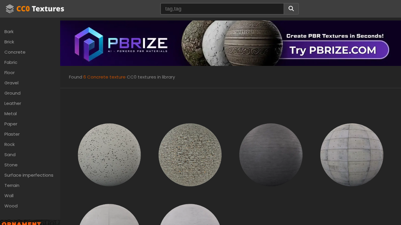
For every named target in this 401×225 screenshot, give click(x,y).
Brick (9, 42)
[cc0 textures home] (35, 8)
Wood (11, 206)
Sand (10, 154)
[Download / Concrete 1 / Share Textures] (109, 154)
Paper (10, 124)
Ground (12, 93)
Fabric (10, 62)
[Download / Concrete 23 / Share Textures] (190, 154)
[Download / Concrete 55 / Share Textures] (270, 154)
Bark (9, 31)
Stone (11, 165)
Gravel (11, 83)
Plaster (12, 134)
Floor (9, 72)
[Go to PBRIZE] (230, 43)
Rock (9, 144)
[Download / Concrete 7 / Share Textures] (351, 154)
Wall (9, 195)
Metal (10, 113)
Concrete (15, 52)
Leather (12, 103)
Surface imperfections (28, 175)
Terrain (11, 185)
